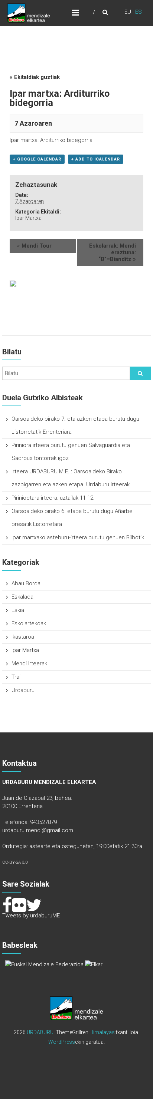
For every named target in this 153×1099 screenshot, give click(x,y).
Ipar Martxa (28, 218)
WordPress (61, 1042)
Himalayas (102, 1032)
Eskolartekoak (29, 623)
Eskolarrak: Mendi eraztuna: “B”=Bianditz (112, 252)
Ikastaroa (23, 636)
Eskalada (22, 596)
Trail (17, 676)
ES (138, 12)
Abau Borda (26, 583)
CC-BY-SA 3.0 (14, 862)
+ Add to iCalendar (95, 159)
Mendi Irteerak (29, 663)
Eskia (18, 610)
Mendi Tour (34, 245)
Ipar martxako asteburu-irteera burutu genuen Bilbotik (78, 537)
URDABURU (40, 1032)
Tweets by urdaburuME (31, 915)
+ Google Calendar (37, 159)
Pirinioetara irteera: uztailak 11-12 (52, 497)
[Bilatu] (140, 373)
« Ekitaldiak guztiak (35, 77)
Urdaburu (23, 690)
